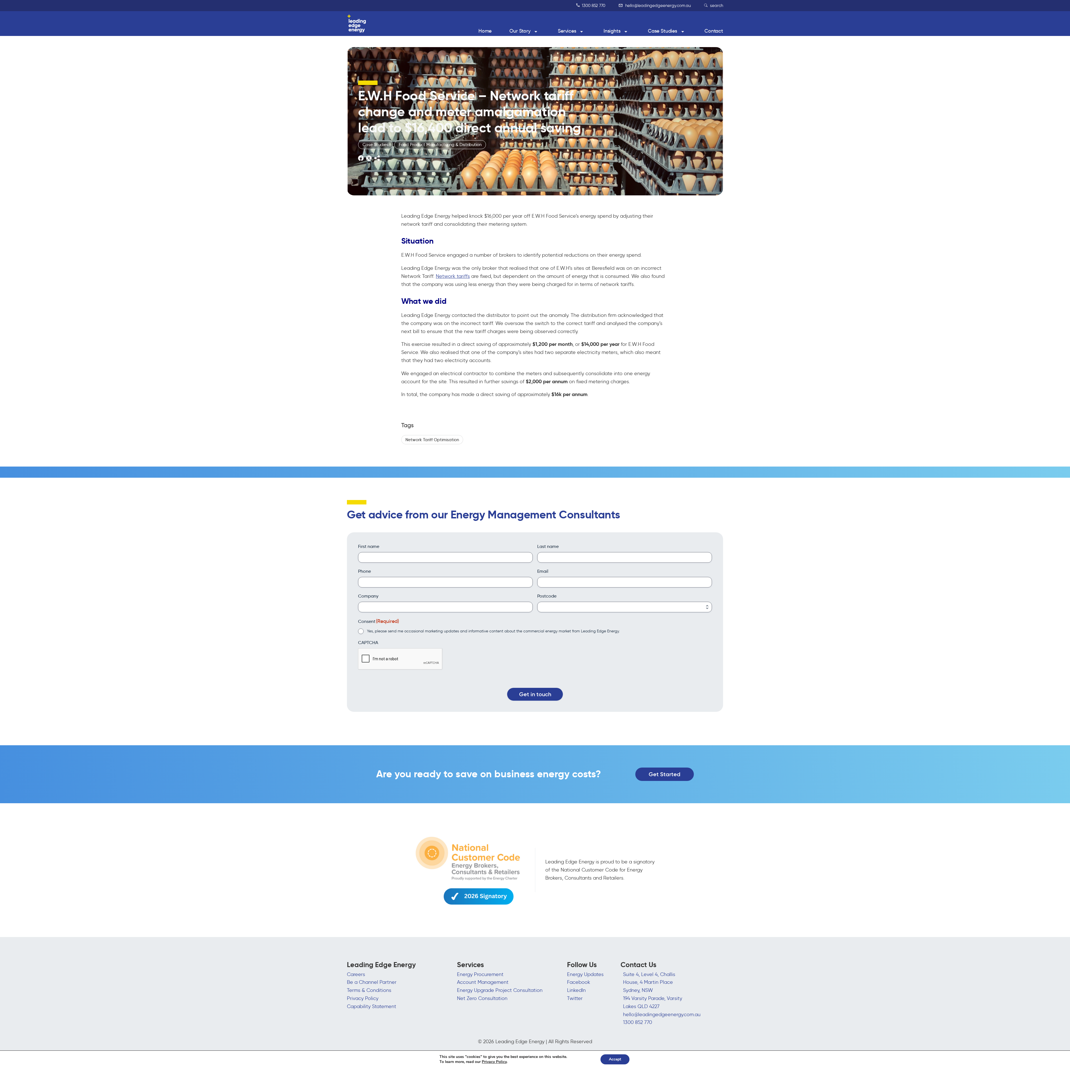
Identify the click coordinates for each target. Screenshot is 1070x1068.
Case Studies (662, 31)
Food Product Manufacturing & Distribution (440, 144)
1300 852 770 (593, 5)
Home (485, 31)
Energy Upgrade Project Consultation (500, 990)
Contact (713, 31)
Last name (548, 546)
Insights (612, 31)
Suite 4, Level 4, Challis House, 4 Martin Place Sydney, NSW (649, 982)
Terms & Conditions (369, 990)
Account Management (483, 982)
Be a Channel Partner (372, 982)
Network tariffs (453, 276)
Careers (356, 974)
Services (567, 31)
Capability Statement (371, 1006)
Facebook (578, 982)
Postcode (546, 596)
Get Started (664, 774)
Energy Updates (585, 974)
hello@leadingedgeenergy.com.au (657, 5)
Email (542, 571)
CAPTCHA (368, 642)
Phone (364, 571)
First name (368, 546)
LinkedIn (576, 990)
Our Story (520, 31)
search (716, 5)
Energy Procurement (480, 974)
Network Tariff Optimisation (432, 439)
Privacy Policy (362, 998)
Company (368, 596)
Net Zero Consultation (482, 998)
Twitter (575, 998)
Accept (615, 1059)
